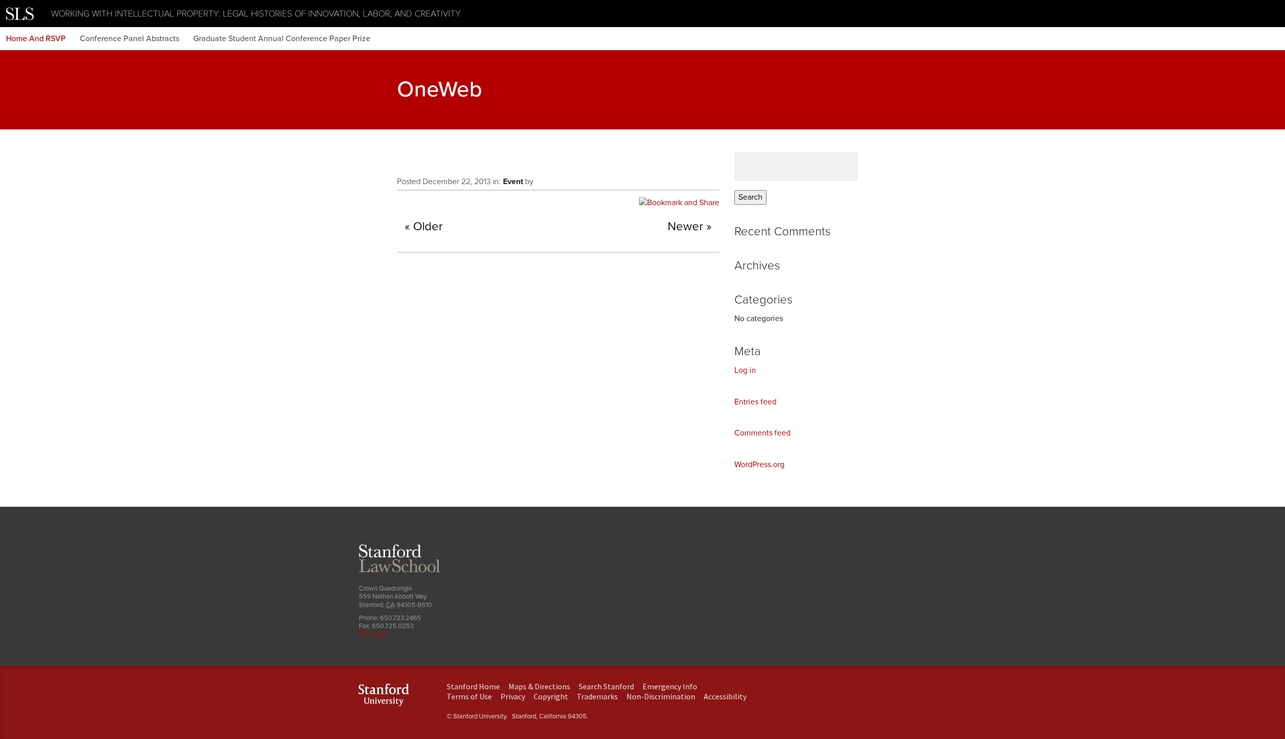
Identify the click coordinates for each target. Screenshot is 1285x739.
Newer (685, 226)
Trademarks (597, 696)
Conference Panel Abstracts (129, 39)
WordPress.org (759, 465)
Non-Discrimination (660, 696)
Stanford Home (473, 686)
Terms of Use (469, 696)
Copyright (551, 696)
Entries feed (755, 402)
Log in (745, 370)
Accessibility (725, 696)
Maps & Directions (539, 686)
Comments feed (762, 433)
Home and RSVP (36, 39)
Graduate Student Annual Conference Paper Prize (281, 39)
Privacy (512, 696)
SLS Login (373, 634)
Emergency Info (669, 686)
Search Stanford (606, 686)
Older (428, 226)
